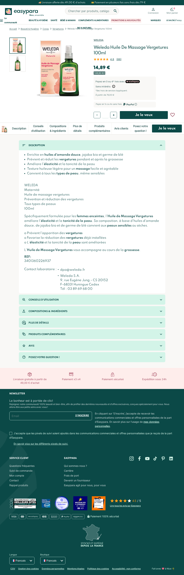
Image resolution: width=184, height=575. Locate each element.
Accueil (13, 29)
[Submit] (115, 11)
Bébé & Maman (67, 20)
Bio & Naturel (84, 28)
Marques (156, 20)
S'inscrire (82, 415)
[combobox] (92, 11)
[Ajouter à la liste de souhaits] (172, 115)
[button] (17, 64)
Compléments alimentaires (93, 20)
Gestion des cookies (28, 568)
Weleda (99, 40)
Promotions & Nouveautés (126, 20)
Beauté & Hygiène (38, 20)
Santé (54, 20)
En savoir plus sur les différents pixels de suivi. (41, 443)
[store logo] (23, 12)
